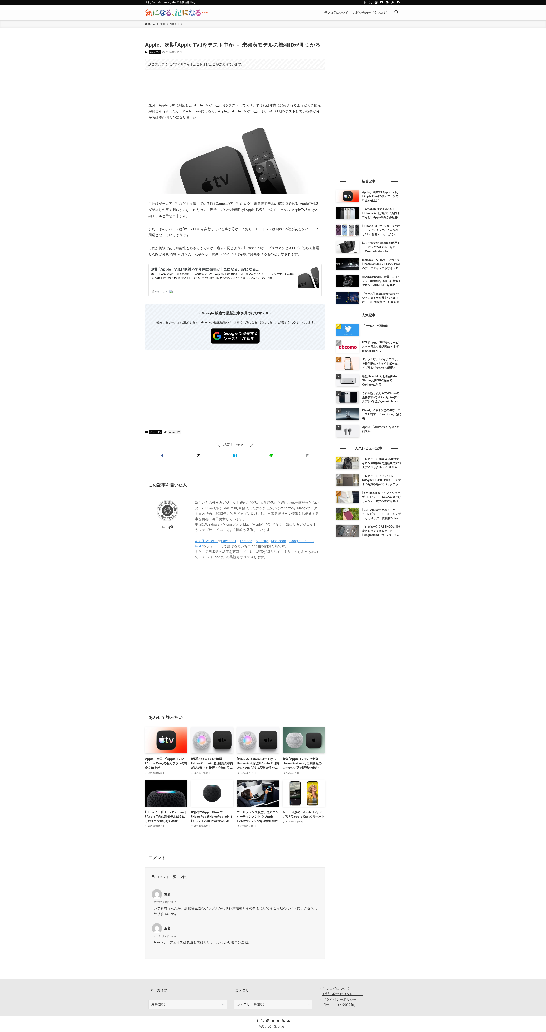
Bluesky (262, 541)
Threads (246, 541)
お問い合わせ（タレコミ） (342, 994)
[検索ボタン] (396, 12)
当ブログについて (336, 988)
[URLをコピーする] (307, 455)
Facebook (228, 541)
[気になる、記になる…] (176, 12)
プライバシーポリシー (339, 999)
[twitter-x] (370, 2)
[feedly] (387, 2)
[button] (162, 455)
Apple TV (154, 52)
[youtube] (381, 2)
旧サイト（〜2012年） (339, 1005)
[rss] (392, 2)
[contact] (398, 2)
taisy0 (167, 527)
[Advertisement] (235, 86)
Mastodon (278, 541)
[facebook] (365, 2)
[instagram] (376, 2)
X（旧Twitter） (206, 541)
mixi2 (199, 546)
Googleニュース (301, 541)
